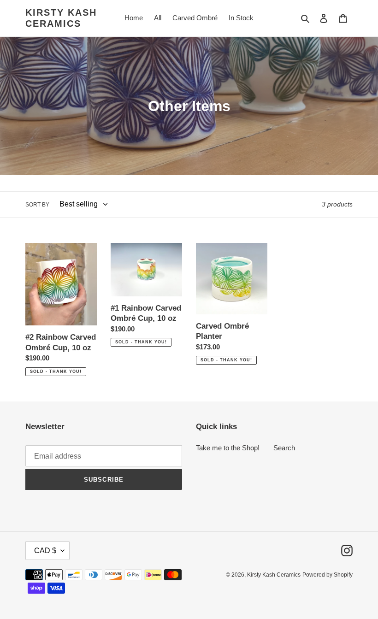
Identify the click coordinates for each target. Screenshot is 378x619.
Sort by (37, 204)
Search (284, 448)
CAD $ (45, 550)
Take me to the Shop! (228, 448)
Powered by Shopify (327, 575)
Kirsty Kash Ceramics (61, 18)
